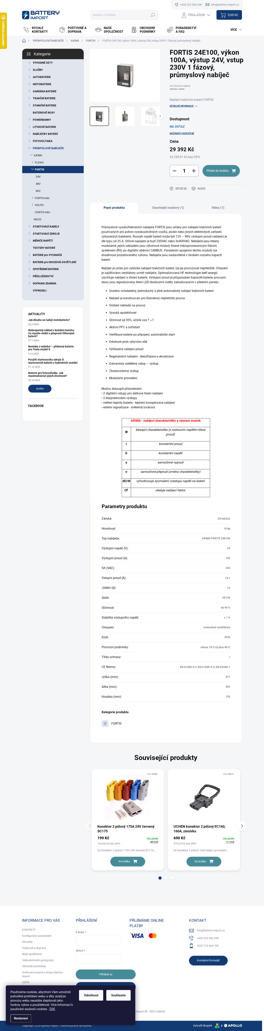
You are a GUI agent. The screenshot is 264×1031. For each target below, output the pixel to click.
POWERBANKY (42, 119)
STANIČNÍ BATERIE (44, 105)
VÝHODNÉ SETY (43, 62)
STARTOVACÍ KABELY (46, 226)
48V (38, 183)
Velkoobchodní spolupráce (38, 960)
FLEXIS (39, 162)
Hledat (153, 14)
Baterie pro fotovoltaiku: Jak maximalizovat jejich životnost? (47, 374)
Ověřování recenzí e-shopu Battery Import (42, 974)
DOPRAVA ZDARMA (44, 283)
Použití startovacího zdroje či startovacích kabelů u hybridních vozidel (52, 361)
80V (38, 190)
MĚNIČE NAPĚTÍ (43, 240)
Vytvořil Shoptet (202, 1025)
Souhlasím (118, 995)
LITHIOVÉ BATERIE (44, 126)
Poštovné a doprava (34, 948)
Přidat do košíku (218, 171)
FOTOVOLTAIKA (42, 141)
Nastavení (21, 1018)
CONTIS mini (42, 212)
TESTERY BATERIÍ (44, 247)
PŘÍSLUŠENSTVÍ (43, 276)
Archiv (40, 388)
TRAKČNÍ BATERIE (44, 98)
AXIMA (38, 155)
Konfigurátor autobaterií (36, 935)
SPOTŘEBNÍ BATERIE (46, 269)
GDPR (25, 982)
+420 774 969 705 (208, 945)
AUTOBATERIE (42, 77)
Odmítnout (91, 995)
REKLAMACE (157, 1011)
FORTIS (39, 169)
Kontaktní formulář (208, 960)
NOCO (37, 219)
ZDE (52, 1009)
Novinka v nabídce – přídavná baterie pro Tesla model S (51, 348)
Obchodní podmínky (34, 966)
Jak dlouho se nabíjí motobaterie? (49, 319)
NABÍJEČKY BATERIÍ (45, 133)
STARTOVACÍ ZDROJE (46, 233)
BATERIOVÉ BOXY (44, 112)
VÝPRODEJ (40, 290)
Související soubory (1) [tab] (168, 207)
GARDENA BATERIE (44, 91)
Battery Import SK (137, 1011)
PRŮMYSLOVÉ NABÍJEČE (48, 148)
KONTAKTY (29, 929)
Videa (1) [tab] (218, 207)
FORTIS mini (42, 198)
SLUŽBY (38, 69)
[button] (160, 878)
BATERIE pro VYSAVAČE (47, 254)
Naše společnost (32, 954)
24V (38, 176)
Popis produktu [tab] (114, 207)
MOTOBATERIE (42, 84)
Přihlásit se (105, 974)
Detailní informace (182, 106)
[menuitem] (39, 30)
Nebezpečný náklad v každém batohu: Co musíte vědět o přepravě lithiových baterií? (51, 333)
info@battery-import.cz (211, 930)
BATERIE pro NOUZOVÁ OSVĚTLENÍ (54, 262)
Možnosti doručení (182, 133)
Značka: (177, 89)
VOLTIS (39, 205)
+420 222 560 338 (208, 938)
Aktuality (27, 941)
